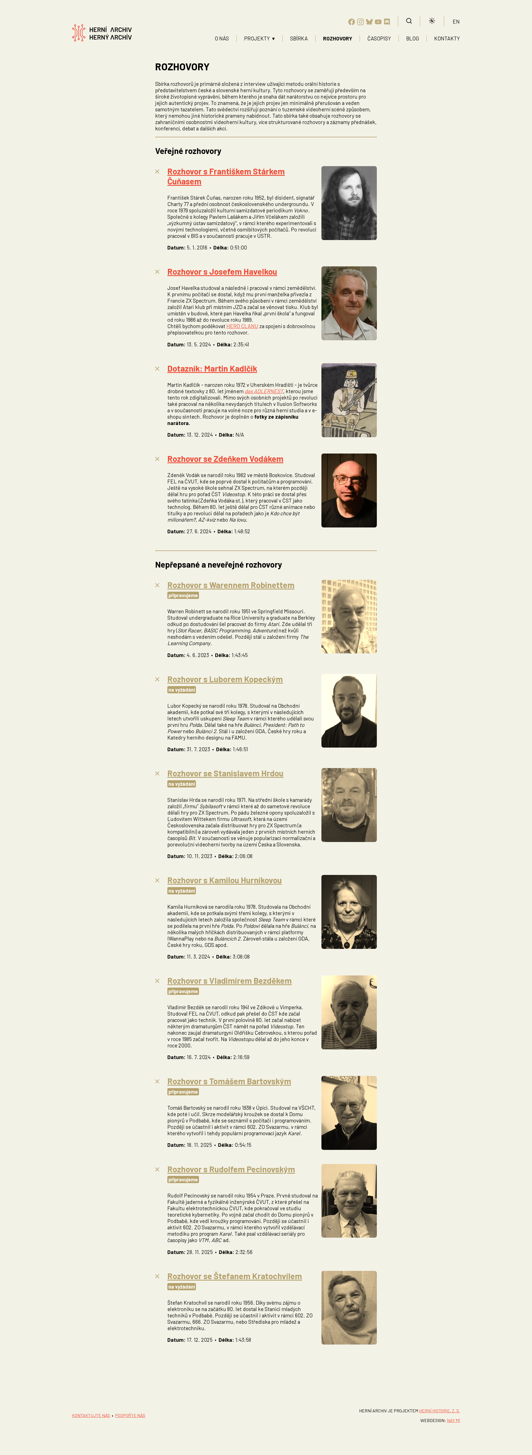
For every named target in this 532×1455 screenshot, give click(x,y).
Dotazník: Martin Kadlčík (212, 368)
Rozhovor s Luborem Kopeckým (225, 679)
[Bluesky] (369, 22)
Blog (412, 38)
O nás (222, 38)
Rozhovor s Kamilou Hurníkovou (224, 880)
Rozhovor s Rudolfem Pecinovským (231, 1169)
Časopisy (379, 38)
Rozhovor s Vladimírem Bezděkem (229, 980)
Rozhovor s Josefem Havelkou (222, 271)
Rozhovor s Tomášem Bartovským (229, 1081)
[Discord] (387, 22)
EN (456, 21)
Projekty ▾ (259, 38)
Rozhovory (337, 38)
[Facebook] (351, 22)
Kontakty (447, 38)
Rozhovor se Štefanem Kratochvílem (234, 1276)
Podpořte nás (130, 1415)
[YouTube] (378, 22)
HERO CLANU (242, 326)
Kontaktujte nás (91, 1415)
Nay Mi (453, 1420)
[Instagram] (360, 22)
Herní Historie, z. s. (439, 1410)
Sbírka (299, 38)
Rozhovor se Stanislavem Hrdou (225, 773)
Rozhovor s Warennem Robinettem (231, 585)
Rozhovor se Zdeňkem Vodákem (225, 458)
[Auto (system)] (432, 21)
